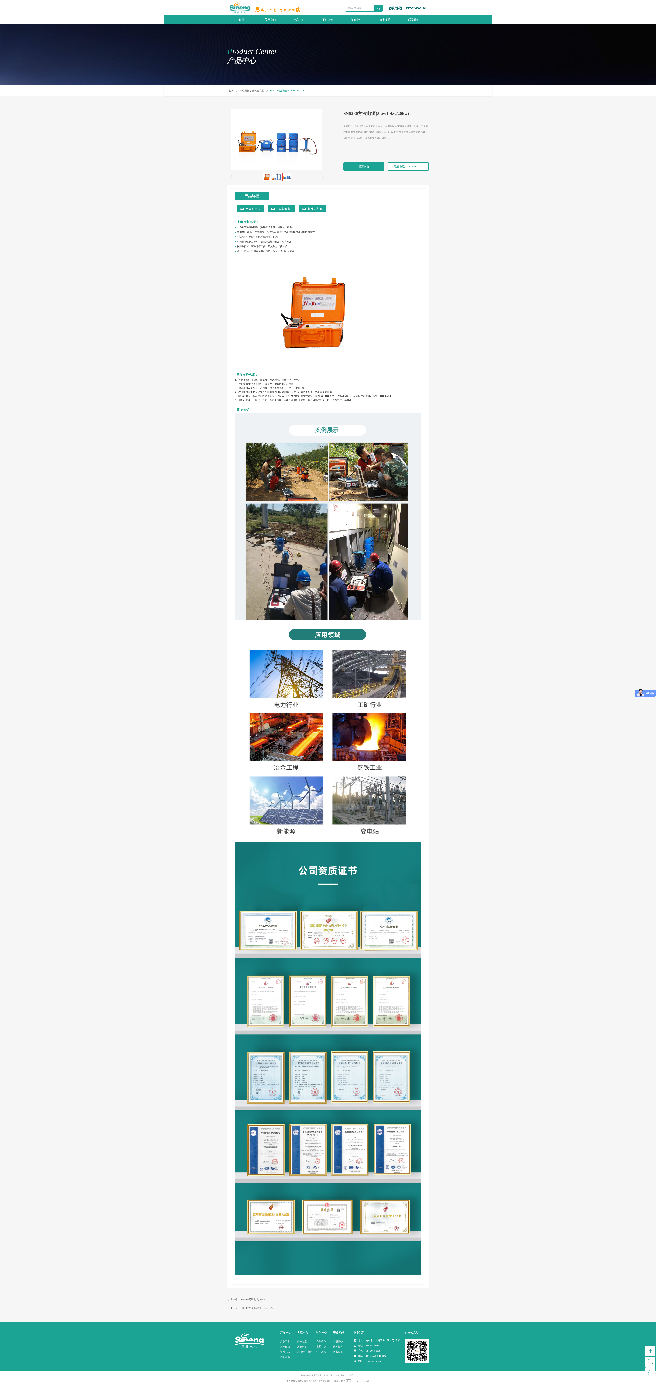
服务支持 (385, 19)
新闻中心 (356, 19)
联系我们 (413, 19)
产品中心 (298, 19)
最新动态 (321, 1346)
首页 (241, 19)
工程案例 (327, 19)
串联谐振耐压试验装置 (252, 90)
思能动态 (321, 1341)
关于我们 (270, 19)
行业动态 (321, 1352)
